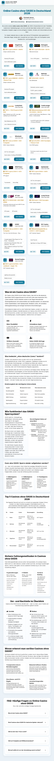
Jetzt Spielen (19, 66)
